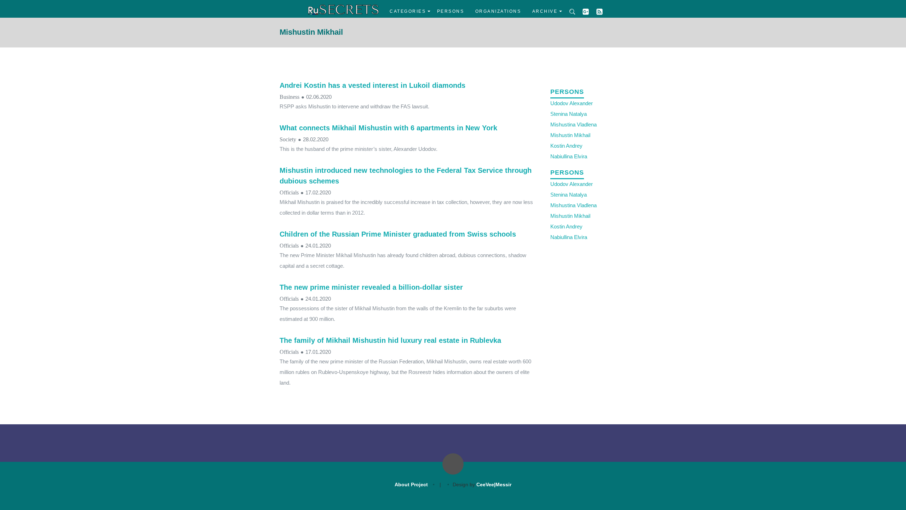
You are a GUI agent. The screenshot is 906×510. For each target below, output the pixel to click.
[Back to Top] (453, 464)
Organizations (498, 11)
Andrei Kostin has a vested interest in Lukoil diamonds (372, 85)
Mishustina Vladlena (573, 124)
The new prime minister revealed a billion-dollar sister (371, 287)
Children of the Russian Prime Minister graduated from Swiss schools (398, 234)
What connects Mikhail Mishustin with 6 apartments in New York (388, 128)
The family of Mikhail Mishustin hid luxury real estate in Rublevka (390, 340)
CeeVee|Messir (493, 484)
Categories (408, 11)
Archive (545, 11)
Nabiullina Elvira (568, 156)
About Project (411, 484)
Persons (450, 11)
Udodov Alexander (571, 103)
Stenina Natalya (568, 114)
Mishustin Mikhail (570, 135)
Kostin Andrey (566, 146)
